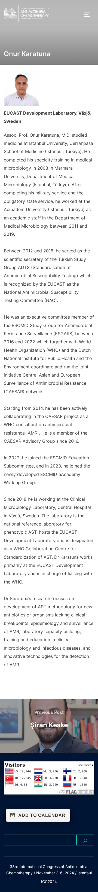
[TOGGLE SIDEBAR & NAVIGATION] (88, 15)
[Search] (85, 840)
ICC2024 (49, 881)
